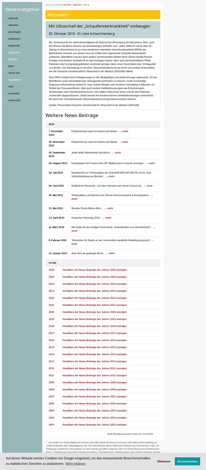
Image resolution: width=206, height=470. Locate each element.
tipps (11, 66)
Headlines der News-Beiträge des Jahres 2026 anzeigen (95, 269)
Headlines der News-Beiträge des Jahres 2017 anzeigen (95, 333)
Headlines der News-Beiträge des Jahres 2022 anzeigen (95, 298)
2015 (51, 347)
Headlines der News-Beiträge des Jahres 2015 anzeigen (95, 347)
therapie (13, 59)
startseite (13, 18)
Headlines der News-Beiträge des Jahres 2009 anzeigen (95, 382)
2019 (51, 319)
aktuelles (13, 25)
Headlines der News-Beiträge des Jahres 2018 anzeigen (95, 326)
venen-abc (14, 73)
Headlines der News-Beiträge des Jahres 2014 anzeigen (95, 354)
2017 (51, 333)
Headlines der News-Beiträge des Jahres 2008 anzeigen (95, 389)
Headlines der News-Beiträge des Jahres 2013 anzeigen (95, 361)
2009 (51, 382)
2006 (51, 403)
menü (47, 5)
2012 (51, 368)
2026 (51, 269)
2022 (51, 298)
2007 (51, 396)
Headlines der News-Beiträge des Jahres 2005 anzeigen (95, 410)
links (10, 86)
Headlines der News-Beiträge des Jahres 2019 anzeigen (95, 319)
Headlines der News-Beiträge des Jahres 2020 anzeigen (95, 312)
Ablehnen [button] (164, 461)
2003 (51, 424)
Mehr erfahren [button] (75, 463)
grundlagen (14, 32)
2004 (51, 417)
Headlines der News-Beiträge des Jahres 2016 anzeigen (95, 340)
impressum (14, 100)
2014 (51, 354)
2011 (51, 375)
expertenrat (14, 79)
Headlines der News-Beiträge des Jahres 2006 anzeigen (95, 403)
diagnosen (14, 52)
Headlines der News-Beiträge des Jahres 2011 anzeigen (95, 375)
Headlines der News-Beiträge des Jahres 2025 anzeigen (95, 277)
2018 (51, 326)
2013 (51, 361)
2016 (51, 340)
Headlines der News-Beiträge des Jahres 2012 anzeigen (95, 368)
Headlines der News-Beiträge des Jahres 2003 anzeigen (95, 424)
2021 (51, 305)
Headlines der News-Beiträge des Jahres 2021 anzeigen (95, 305)
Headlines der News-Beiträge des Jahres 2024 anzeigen (95, 284)
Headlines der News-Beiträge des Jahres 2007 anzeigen (95, 396)
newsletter (14, 93)
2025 (51, 277)
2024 (51, 284)
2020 (51, 312)
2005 (51, 410)
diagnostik (14, 45)
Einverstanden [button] (188, 461)
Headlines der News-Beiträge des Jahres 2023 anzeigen (95, 291)
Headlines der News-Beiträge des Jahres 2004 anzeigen (95, 417)
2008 (51, 389)
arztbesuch (14, 38)
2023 (51, 291)
